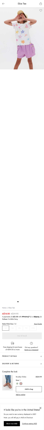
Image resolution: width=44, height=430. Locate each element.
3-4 (12, 328)
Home (4, 308)
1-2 (6, 328)
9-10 (33, 328)
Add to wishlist (20, 395)
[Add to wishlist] (41, 10)
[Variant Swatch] (17, 383)
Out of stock (22, 336)
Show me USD (11, 423)
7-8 (26, 328)
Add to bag (29, 389)
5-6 (19, 328)
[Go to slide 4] (25, 301)
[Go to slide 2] (20, 301)
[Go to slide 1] (17, 301)
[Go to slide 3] (22, 301)
